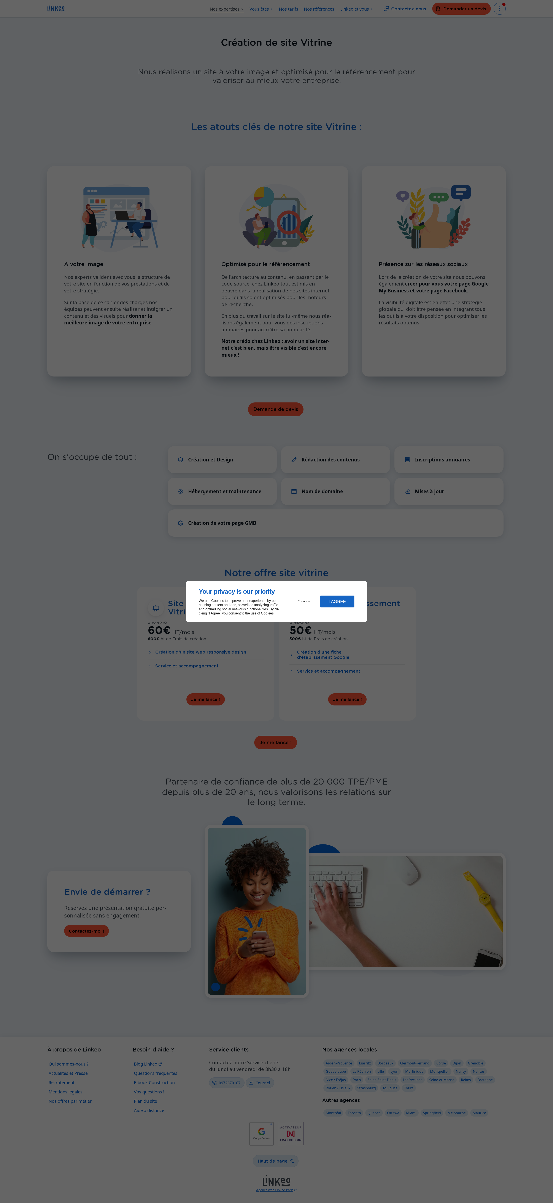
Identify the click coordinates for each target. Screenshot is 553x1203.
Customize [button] (304, 601)
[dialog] (276, 601)
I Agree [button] (337, 601)
